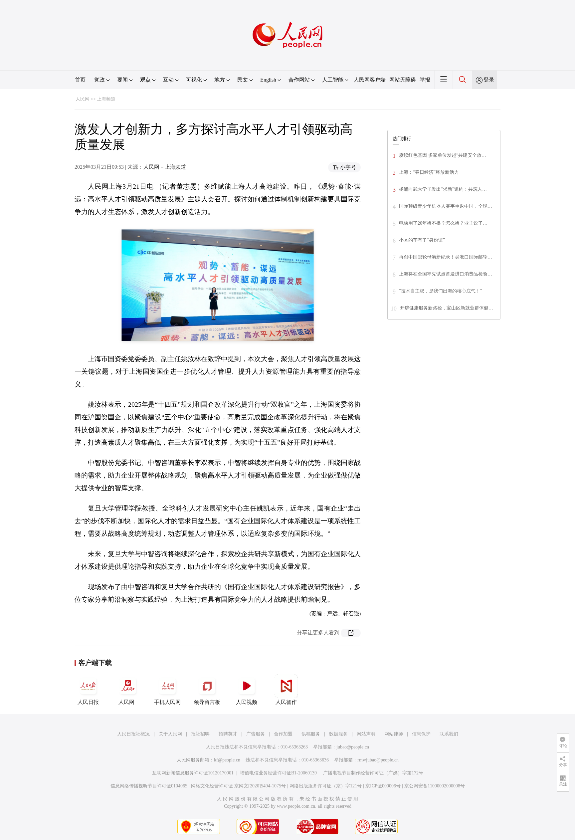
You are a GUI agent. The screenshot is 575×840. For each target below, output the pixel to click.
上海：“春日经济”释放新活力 (429, 172)
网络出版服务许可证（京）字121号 (325, 785)
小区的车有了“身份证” (422, 240)
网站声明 (366, 734)
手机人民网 (167, 702)
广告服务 (255, 734)
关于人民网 (170, 734)
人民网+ (127, 702)
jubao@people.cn (352, 746)
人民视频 (246, 702)
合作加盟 (283, 734)
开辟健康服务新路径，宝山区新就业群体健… (446, 308)
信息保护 (421, 734)
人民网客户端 (370, 80)
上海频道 (106, 99)
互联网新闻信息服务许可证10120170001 (193, 772)
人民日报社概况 (133, 734)
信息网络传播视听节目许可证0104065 (148, 785)
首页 (80, 80)
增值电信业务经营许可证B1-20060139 (278, 772)
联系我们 (449, 734)
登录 (488, 80)
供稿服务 (310, 734)
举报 (425, 80)
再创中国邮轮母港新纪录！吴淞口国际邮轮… (445, 257)
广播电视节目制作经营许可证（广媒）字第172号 (373, 772)
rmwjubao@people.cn (378, 759)
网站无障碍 (402, 80)
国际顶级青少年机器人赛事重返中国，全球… (445, 206)
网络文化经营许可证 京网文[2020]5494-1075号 (238, 785)
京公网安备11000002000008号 (434, 785)
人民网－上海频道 (164, 167)
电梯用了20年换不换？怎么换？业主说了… (443, 223)
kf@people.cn (227, 759)
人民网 (83, 99)
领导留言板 (207, 702)
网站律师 (393, 734)
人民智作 (286, 702)
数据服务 (338, 734)
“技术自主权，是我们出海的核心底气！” (440, 291)
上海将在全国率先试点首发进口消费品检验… (445, 274)
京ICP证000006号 (383, 785)
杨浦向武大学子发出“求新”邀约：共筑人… (443, 189)
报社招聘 (200, 734)
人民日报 (88, 702)
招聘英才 (228, 734)
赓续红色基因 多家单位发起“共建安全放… (442, 155)
